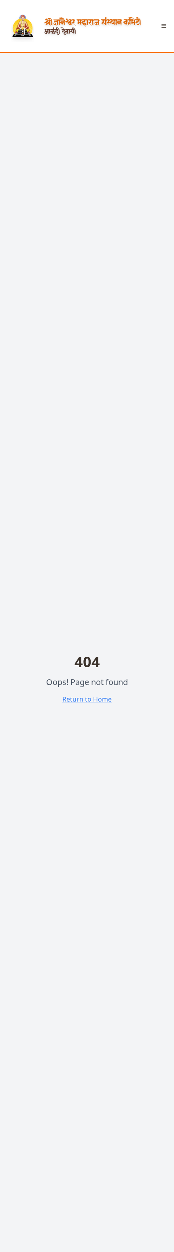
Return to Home (87, 699)
